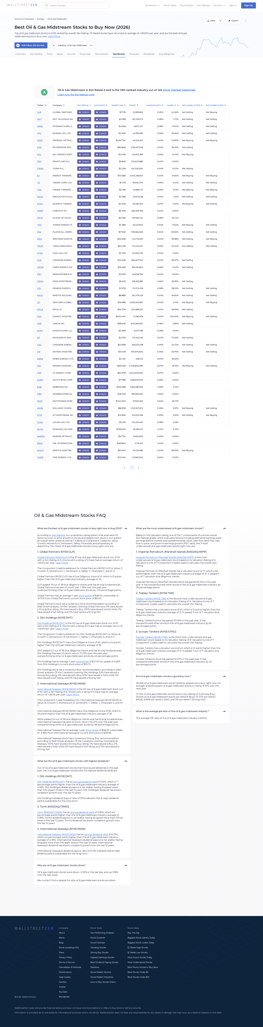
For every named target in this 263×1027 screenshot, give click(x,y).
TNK (39, 190)
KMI (39, 366)
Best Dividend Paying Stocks (104, 962)
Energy (40, 19)
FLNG (40, 253)
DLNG (40, 429)
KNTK (40, 295)
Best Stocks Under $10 (138, 977)
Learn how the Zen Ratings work (76, 95)
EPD (39, 147)
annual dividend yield (85, 782)
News (61, 938)
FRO (39, 161)
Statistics (94, 967)
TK (38, 182)
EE (38, 337)
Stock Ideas (170, 5)
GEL (39, 288)
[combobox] (76, 5)
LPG (39, 133)
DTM (39, 415)
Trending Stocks (98, 947)
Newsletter (64, 997)
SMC (39, 316)
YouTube (63, 992)
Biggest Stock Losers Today (141, 942)
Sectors (18, 19)
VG (38, 302)
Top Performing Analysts (102, 933)
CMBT (40, 211)
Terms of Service (67, 962)
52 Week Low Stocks (137, 952)
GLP (39, 112)
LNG (39, 345)
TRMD (40, 168)
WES (39, 239)
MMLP (40, 450)
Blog (61, 942)
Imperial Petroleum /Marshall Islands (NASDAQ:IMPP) (165, 557)
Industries (29, 19)
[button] (82, 528)
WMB (40, 408)
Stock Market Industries (101, 977)
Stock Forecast (97, 942)
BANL (40, 443)
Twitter (62, 987)
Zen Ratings (203, 5)
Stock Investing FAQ (69, 947)
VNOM (40, 267)
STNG (40, 204)
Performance (65, 972)
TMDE (40, 457)
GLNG (40, 422)
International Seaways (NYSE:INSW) (56, 689)
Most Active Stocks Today (140, 957)
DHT (39, 119)
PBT (39, 274)
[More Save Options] (221, 21)
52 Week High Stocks (138, 947)
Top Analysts (186, 5)
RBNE (40, 359)
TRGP (40, 246)
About (62, 933)
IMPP (40, 140)
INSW (40, 126)
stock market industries (179, 90)
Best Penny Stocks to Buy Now (143, 967)
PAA (39, 232)
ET (38, 175)
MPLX (40, 309)
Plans (61, 952)
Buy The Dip (133, 933)
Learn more (62, 563)
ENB (39, 387)
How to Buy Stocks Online (103, 982)
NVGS (40, 196)
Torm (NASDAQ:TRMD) (49, 812)
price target (85, 595)
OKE (39, 323)
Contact (63, 982)
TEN (39, 225)
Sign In (233, 5)
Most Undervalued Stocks (140, 962)
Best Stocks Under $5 (138, 972)
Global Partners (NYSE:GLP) (52, 557)
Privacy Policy (65, 957)
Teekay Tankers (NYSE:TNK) (151, 598)
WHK (39, 401)
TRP (39, 373)
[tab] (20, 54)
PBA (39, 394)
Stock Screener (97, 938)
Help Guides (65, 977)
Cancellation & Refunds (70, 967)
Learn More (54, 36)
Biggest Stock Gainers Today (141, 938)
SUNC (40, 330)
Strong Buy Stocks (99, 952)
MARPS (41, 436)
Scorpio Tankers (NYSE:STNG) (152, 637)
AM (38, 351)
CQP (39, 260)
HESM (40, 281)
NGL (39, 154)
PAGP (40, 218)
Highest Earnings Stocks (102, 957)
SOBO (40, 380)
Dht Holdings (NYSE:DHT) (51, 623)
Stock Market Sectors (100, 972)
